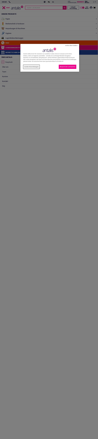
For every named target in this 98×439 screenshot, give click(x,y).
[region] (49, 58)
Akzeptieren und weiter (67, 67)
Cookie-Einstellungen (31, 67)
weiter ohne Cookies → (71, 45)
